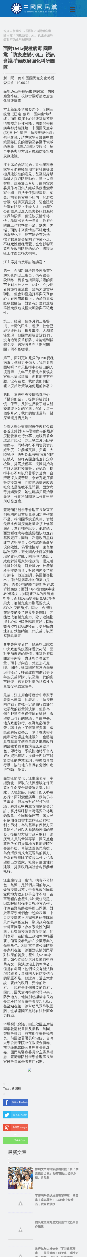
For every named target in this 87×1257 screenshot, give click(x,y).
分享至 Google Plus (20, 1128)
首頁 (6, 31)
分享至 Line (19, 1140)
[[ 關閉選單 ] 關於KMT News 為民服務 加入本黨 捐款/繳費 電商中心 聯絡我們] (61, 5)
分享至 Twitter (20, 1115)
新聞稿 (17, 31)
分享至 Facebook (20, 1102)
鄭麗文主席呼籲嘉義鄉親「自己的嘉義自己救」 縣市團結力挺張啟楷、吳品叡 (57, 1173)
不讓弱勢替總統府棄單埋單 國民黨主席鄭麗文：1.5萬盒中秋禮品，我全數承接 (57, 1200)
